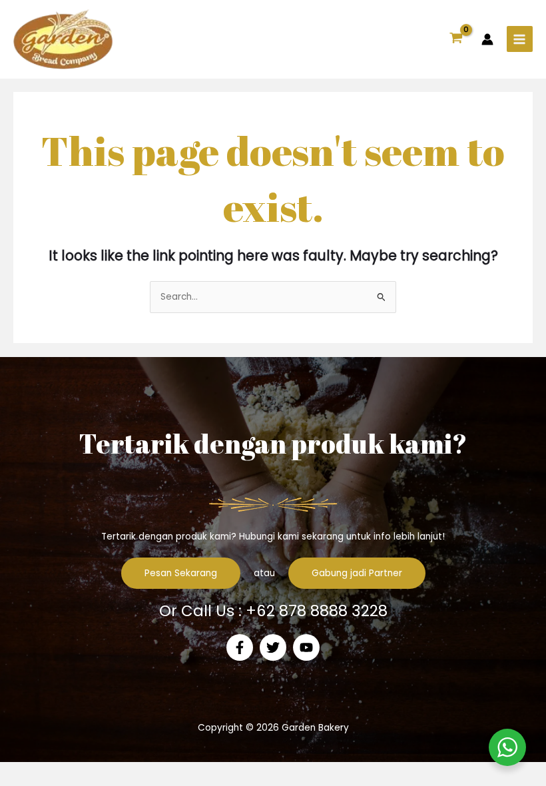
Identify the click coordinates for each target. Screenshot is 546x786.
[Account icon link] (487, 39)
